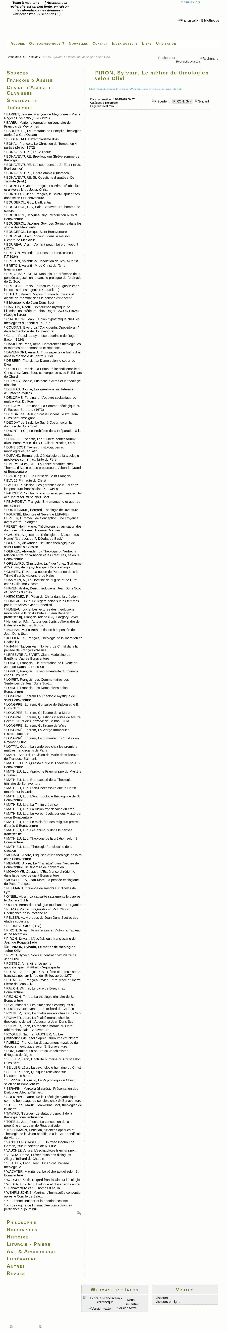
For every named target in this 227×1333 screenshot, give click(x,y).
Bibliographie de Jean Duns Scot (30, 302)
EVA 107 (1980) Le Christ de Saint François (38, 476)
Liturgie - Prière (29, 1244)
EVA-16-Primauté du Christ (26, 480)
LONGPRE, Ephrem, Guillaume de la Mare (38, 713)
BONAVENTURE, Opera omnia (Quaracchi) (38, 173)
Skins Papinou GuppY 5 (18, 1330)
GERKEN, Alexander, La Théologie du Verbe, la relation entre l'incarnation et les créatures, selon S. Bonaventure (42, 555)
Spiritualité (22, 100)
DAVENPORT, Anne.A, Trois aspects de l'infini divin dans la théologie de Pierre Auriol (43, 354)
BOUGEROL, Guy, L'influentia (28, 202)
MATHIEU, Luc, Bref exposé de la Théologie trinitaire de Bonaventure (37, 781)
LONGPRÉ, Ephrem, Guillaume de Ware (36, 725)
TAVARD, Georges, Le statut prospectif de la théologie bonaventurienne (38, 1115)
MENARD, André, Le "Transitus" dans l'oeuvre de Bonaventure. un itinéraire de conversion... (41, 865)
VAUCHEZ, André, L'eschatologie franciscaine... (41, 1150)
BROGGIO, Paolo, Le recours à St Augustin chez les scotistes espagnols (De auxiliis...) (41, 288)
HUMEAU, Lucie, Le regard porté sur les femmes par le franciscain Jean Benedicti (41, 603)
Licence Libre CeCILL (37, 1330)
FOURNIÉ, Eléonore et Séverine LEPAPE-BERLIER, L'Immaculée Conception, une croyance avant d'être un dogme (41, 518)
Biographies (22, 1229)
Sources (17, 72)
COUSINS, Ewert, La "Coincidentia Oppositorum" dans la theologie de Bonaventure (41, 329)
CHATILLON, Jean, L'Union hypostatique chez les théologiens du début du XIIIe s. (42, 321)
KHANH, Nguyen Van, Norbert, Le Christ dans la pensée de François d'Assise (41, 648)
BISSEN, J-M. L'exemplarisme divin (32, 139)
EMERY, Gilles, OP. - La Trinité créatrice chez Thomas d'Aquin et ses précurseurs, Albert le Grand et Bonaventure (42, 467)
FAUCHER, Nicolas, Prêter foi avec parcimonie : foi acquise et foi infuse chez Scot (43, 495)
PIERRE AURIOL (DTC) (23, 926)
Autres (16, 1266)
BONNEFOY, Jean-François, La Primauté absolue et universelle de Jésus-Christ (42, 187)
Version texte (126, 1308)
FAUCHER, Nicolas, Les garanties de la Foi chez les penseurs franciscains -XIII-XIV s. (41, 487)
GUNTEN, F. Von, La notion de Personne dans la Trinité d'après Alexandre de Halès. (41, 573)
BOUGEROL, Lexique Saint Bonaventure (36, 232)
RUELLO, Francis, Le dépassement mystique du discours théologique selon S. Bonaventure (41, 1044)
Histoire (17, 1236)
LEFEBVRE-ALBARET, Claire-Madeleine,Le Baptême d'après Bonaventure (37, 656)
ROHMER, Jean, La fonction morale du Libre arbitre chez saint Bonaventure (38, 1028)
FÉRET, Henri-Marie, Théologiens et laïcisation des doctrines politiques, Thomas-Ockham (42, 528)
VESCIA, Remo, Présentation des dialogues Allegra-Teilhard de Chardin (37, 1157)
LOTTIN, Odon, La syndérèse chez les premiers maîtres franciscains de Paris (40, 748)
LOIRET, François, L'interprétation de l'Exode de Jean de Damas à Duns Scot (40, 665)
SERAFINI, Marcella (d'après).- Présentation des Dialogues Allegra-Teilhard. (41, 1090)
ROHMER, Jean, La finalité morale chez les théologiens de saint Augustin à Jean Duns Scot (39, 1019)
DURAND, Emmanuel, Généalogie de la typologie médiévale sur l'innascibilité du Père (41, 457)
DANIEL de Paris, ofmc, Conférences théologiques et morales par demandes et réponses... (42, 346)
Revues (16, 1273)
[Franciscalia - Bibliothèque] (198, 20)
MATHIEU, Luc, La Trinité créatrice (32, 804)
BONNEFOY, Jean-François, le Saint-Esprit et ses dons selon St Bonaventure (42, 196)
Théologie (19, 107)
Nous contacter (133, 1301)
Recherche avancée (188, 61)
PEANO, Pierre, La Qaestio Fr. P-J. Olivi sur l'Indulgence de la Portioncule (38, 911)
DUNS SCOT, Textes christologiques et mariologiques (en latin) (34, 449)
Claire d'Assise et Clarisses (31, 90)
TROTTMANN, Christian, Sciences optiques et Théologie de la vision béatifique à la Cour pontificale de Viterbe (42, 1133)
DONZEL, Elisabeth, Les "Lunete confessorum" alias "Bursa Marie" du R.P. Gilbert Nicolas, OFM (40, 441)
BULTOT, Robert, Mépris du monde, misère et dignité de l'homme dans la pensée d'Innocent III (40, 296)
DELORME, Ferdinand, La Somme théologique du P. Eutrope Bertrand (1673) (42, 407)
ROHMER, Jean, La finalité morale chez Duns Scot (44, 1013)
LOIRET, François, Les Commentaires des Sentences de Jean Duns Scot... (36, 681)
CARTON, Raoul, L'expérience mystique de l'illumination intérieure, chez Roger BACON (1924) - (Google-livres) (42, 310)
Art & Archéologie (32, 1251)
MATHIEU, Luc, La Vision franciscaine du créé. (40, 809)
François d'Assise (30, 80)
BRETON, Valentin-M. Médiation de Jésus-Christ (42, 261)
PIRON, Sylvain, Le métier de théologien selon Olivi (39, 949)
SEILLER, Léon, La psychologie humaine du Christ (43, 1067)
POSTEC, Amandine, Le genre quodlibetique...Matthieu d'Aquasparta (32, 965)
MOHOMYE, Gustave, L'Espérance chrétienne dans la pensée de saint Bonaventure (39, 873)
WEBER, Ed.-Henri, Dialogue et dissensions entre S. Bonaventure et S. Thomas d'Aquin (42, 1186)
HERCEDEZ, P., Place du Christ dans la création (42, 596)
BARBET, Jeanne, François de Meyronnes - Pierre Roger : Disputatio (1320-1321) (42, 116)
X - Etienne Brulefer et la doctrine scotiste (37, 1201)
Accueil (33, 57)
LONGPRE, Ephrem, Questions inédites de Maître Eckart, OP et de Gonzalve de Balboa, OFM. (42, 719)
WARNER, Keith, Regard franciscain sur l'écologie (43, 1180)
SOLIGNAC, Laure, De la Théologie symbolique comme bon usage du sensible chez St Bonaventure (42, 1098)
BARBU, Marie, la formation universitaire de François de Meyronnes (37, 124)
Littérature (22, 1258)
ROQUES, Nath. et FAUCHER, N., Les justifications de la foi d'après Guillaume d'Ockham (41, 1036)
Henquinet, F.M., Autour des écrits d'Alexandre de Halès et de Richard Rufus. (42, 623)
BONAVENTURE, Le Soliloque (28, 152)
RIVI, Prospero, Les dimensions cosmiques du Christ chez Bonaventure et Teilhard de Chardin (39, 1007)
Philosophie (22, 1222)
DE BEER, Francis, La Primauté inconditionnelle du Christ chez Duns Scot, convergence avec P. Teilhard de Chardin (43, 372)
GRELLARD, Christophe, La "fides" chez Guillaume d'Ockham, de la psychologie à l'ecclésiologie (43, 565)
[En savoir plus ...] (45, 1327)
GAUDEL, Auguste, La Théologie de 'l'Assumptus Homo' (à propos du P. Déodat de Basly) (41, 536)
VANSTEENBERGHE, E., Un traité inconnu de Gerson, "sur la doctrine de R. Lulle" (39, 1144)
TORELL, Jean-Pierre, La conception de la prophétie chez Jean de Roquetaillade (36, 1123)
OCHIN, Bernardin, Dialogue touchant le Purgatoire (44, 905)
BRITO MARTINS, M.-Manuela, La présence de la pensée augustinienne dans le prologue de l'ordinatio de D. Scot (42, 277)
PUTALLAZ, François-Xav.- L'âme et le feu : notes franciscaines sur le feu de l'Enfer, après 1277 (42, 973)
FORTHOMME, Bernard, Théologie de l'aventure (42, 510)
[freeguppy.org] (17, 1327)
